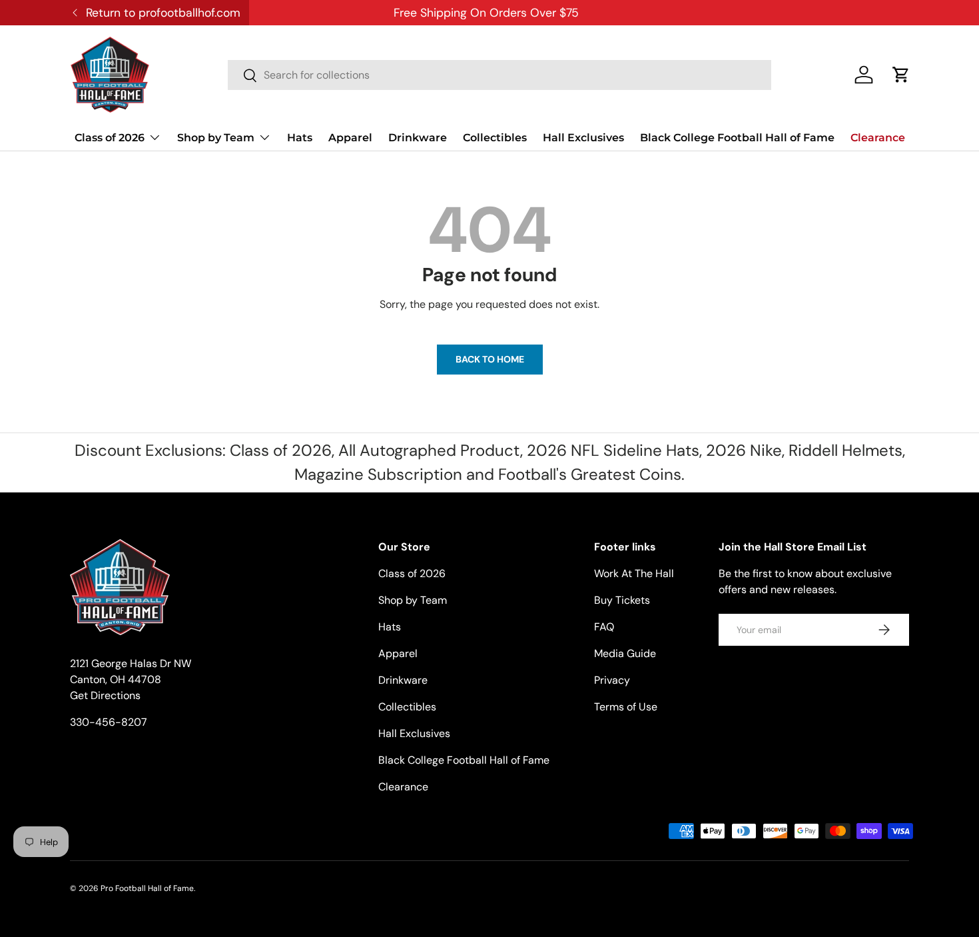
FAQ (604, 627)
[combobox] (499, 75)
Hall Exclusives (583, 137)
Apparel (350, 137)
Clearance (877, 137)
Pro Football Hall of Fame (147, 888)
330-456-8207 (108, 722)
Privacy (612, 680)
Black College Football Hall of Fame (737, 137)
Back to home (490, 359)
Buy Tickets (622, 600)
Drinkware (417, 137)
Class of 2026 (110, 137)
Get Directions (105, 695)
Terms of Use (625, 707)
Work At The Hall (634, 573)
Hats (299, 137)
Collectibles (495, 137)
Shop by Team (215, 137)
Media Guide (625, 653)
